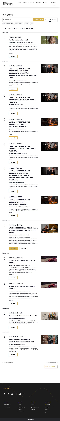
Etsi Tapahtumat (38, 19)
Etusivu (19, 2)
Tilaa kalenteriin (50, 366)
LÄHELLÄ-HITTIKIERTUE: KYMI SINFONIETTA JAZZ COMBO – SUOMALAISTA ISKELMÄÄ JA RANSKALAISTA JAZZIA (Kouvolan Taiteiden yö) (21, 175)
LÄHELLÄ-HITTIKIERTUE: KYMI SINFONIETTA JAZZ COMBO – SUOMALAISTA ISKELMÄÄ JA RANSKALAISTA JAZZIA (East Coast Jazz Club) (23, 73)
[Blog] (24, 394)
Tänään (9, 28)
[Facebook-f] (4, 394)
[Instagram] (8, 394)
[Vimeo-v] (16, 394)
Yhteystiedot (53, 2)
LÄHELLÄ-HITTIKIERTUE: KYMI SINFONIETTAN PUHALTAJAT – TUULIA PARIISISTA (22, 100)
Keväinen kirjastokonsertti (18, 40)
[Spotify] (20, 394)
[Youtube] (12, 394)
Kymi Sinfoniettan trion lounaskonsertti (23, 316)
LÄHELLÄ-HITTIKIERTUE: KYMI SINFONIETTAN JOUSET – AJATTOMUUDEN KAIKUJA (19, 124)
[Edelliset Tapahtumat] (3, 28)
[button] (13, 56)
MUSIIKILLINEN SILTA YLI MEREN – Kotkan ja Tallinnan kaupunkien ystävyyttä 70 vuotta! (23, 230)
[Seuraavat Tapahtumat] (5, 28)
